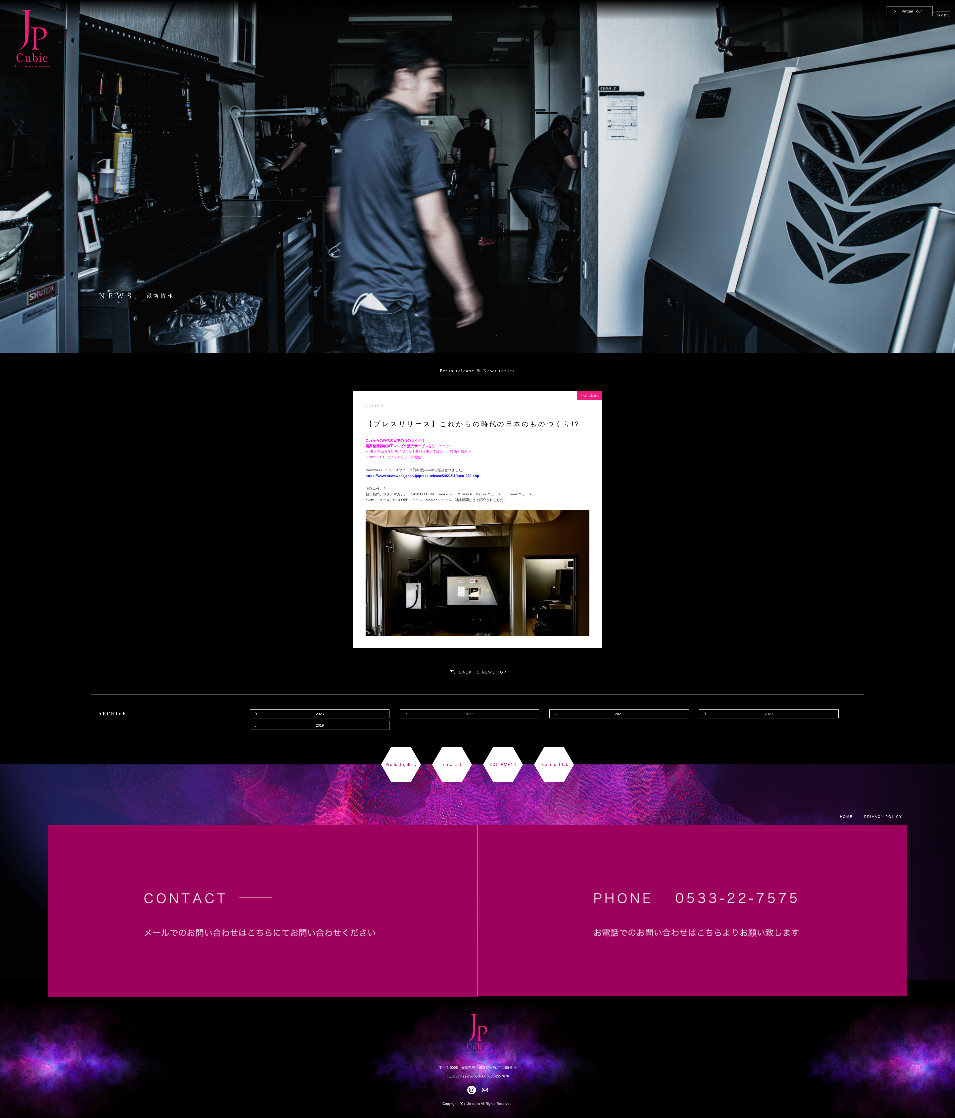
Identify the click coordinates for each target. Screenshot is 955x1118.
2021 (619, 714)
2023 (320, 714)
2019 (320, 725)
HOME (846, 817)
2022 (469, 714)
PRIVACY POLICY (883, 817)
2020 (769, 714)
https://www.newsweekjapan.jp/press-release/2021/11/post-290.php (422, 476)
